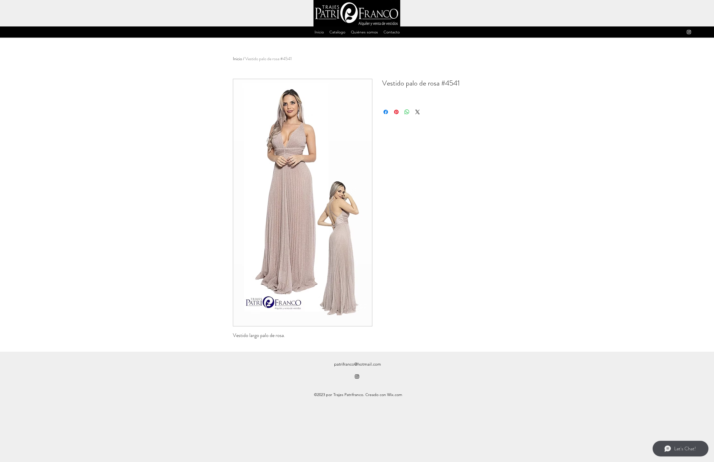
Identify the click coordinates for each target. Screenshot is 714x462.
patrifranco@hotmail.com (357, 364)
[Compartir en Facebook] (385, 112)
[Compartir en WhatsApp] (407, 112)
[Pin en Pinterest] (396, 112)
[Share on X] (417, 112)
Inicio (237, 58)
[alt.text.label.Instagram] (689, 32)
